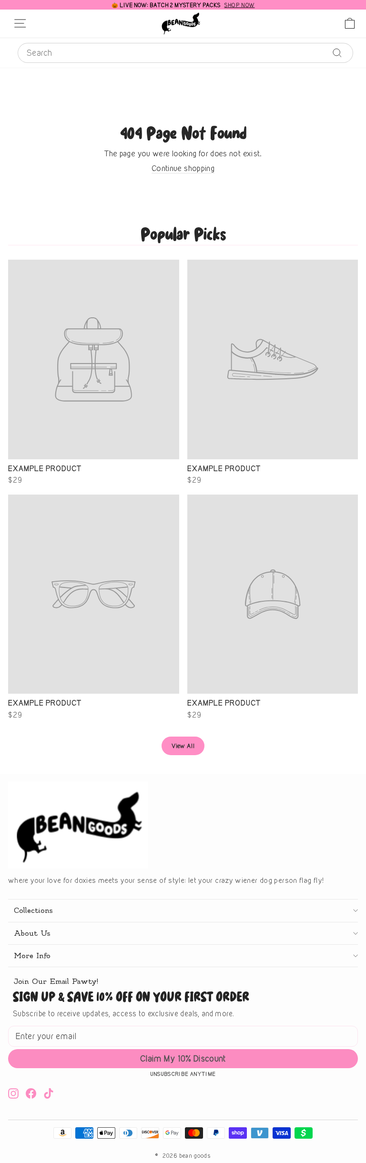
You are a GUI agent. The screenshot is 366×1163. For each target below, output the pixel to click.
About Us (32, 933)
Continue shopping (183, 168)
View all (183, 745)
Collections (33, 910)
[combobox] (185, 53)
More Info (32, 956)
